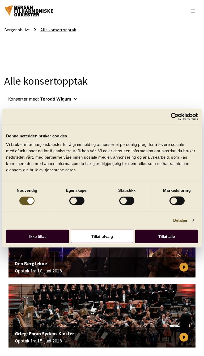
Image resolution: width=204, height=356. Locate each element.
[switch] (76, 201)
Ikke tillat (37, 236)
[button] (193, 11)
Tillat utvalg (102, 236)
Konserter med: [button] (43, 99)
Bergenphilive (17, 29)
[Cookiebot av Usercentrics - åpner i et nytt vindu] (174, 117)
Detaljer (180, 220)
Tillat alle (166, 236)
